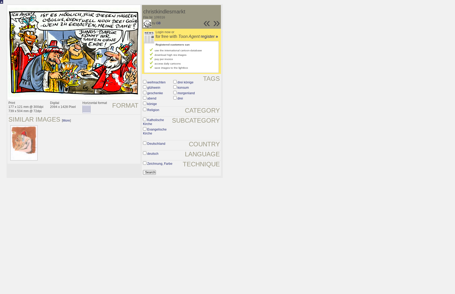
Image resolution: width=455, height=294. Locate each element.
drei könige (185, 82)
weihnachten (156, 82)
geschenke (155, 93)
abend (151, 98)
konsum (183, 87)
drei (180, 98)
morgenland (186, 93)
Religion (153, 110)
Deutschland (156, 144)
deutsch (153, 154)
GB (158, 23)
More (66, 120)
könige (152, 104)
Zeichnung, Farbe (159, 164)
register (209, 36)
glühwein (153, 87)
